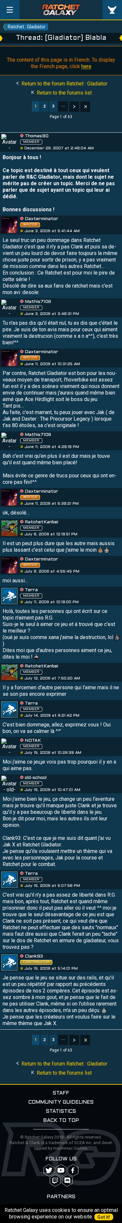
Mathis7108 (38, 302)
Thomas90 (36, 136)
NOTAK (33, 740)
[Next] (74, 106)
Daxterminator (41, 219)
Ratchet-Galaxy (61, 9)
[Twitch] (55, 1180)
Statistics (61, 1111)
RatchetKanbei (41, 522)
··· (63, 106)
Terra (31, 590)
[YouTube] (61, 1170)
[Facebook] (73, 1170)
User (112, 10)
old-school (36, 778)
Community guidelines (61, 1102)
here (86, 66)
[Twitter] (49, 1170)
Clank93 (34, 956)
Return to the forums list (63, 93)
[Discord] (67, 1180)
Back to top (61, 1120)
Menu (10, 10)
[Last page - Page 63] (85, 106)
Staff (61, 1093)
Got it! (103, 1217)
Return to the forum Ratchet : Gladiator (63, 84)
